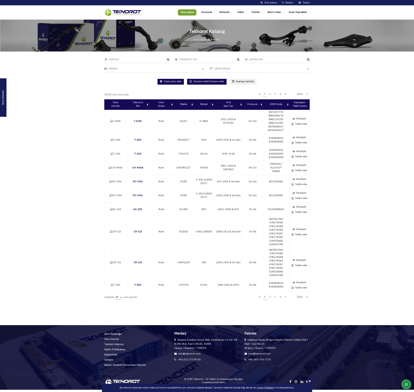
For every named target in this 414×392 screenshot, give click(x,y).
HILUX (203, 154)
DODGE (183, 232)
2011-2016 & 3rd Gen (228, 182)
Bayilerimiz (110, 355)
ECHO (203, 285)
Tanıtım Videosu (114, 344)
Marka (183, 104)
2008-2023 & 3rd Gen (228, 232)
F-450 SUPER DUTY (204, 182)
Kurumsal (206, 12)
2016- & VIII (228, 154)
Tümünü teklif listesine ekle (208, 81)
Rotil (161, 121)
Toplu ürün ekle (172, 81)
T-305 (137, 140)
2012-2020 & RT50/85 (228, 121)
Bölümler (224, 12)
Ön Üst (253, 121)
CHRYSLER (183, 262)
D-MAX (204, 121)
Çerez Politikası (265, 388)
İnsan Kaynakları (298, 12)
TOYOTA (184, 154)
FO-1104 (138, 182)
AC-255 (137, 209)
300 (204, 262)
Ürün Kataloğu (113, 334)
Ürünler (255, 12)
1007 (204, 140)
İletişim (108, 360)
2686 (300, 94)
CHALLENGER (204, 232)
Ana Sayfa (199, 40)
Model (204, 104)
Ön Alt (252, 140)
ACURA (183, 209)
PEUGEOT (184, 140)
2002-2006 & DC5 (228, 209)
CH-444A (137, 168)
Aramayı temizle (244, 81)
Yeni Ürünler (111, 339)
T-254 (137, 154)
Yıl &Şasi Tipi (228, 104)
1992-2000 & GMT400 (228, 168)
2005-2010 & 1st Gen (228, 140)
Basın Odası (274, 12)
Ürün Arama (187, 12)
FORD (183, 182)
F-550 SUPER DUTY (204, 196)
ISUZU (183, 121)
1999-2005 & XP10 (228, 285)
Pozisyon (252, 104)
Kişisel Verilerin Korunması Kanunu (125, 365)
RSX (204, 209)
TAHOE (204, 168)
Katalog (215, 39)
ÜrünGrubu (161, 104)
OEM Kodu (276, 104)
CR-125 (138, 232)
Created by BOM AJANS (213, 383)
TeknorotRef (138, 104)
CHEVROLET (183, 168)
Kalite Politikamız (114, 349)
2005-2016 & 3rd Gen (228, 195)
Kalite (240, 12)
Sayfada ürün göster (120, 297)
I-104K (138, 121)
